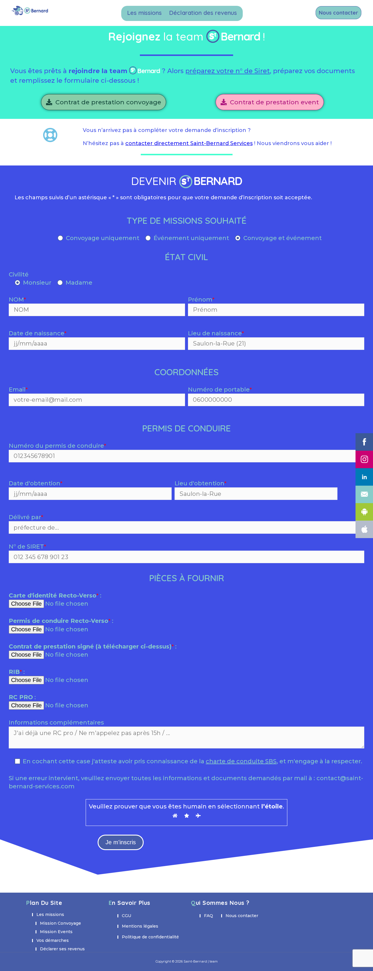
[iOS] (364, 529)
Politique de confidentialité (150, 937)
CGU (126, 915)
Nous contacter (338, 12)
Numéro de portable (220, 389)
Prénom (201, 299)
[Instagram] (364, 459)
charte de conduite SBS (241, 761)
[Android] (364, 512)
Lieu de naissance (216, 333)
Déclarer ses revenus (62, 948)
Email (18, 389)
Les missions (144, 12)
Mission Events (56, 931)
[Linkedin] (364, 477)
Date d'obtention (35, 483)
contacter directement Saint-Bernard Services (189, 143)
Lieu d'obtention (200, 483)
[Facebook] (364, 442)
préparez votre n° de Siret (227, 71)
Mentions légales (140, 926)
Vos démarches (52, 940)
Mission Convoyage (60, 923)
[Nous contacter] (364, 494)
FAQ (208, 915)
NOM (17, 299)
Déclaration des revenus (203, 12)
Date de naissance (37, 333)
